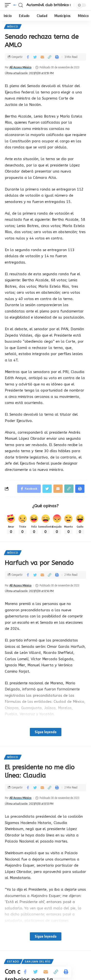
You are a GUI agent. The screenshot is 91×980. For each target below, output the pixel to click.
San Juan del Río (37, 961)
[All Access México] (15, 5)
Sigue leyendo (46, 732)
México (12, 26)
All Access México (20, 67)
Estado (13, 961)
